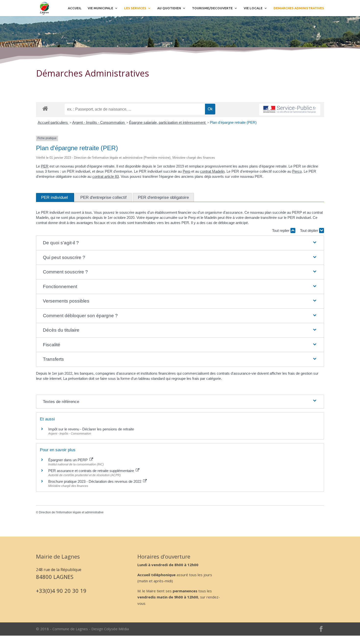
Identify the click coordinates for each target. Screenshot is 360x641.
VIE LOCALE (253, 8)
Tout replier (281, 230)
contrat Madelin (212, 171)
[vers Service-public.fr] (289, 110)
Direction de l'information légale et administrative (71, 512)
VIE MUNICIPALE (100, 8)
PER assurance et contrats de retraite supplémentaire (91, 471)
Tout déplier (309, 230)
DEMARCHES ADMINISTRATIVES (299, 8)
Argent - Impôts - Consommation (99, 122)
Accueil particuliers (53, 122)
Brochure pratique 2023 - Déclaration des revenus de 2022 (95, 481)
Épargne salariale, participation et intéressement (167, 122)
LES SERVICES (135, 8)
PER (44, 166)
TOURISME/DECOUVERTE (212, 8)
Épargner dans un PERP (68, 460)
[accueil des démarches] (45, 108)
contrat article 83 (105, 176)
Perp (186, 171)
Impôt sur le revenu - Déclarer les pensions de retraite (91, 429)
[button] (180, 243)
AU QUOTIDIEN (169, 8)
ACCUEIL (75, 8)
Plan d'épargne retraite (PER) (233, 122)
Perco (297, 171)
